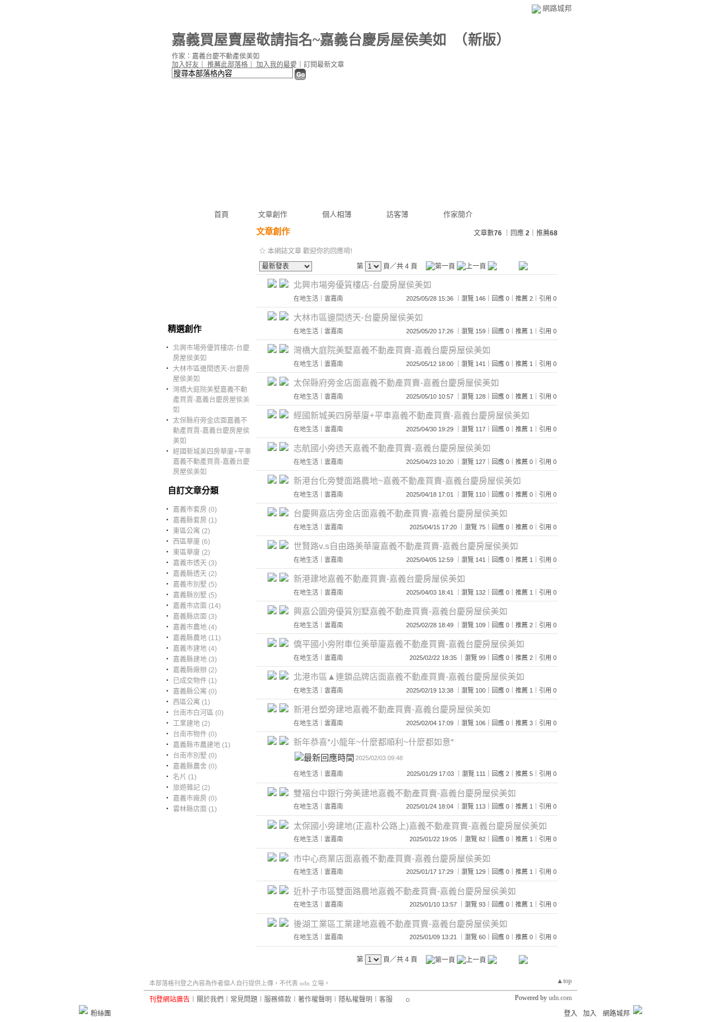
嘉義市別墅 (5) (195, 584)
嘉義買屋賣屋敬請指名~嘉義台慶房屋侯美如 (309, 39)
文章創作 (272, 214)
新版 (482, 39)
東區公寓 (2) (191, 531)
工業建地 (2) (191, 724)
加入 (590, 1013)
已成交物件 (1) (195, 681)
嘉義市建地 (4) (195, 649)
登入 (570, 1013)
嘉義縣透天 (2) (195, 574)
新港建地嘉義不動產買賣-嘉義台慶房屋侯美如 (379, 578)
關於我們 (210, 999)
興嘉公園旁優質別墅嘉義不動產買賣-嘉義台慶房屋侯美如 (400, 611)
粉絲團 (101, 1013)
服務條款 (277, 999)
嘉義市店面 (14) (197, 606)
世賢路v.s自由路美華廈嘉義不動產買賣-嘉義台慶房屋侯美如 (405, 546)
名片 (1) (185, 777)
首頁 (221, 214)
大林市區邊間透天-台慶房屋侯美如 (358, 317)
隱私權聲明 (355, 999)
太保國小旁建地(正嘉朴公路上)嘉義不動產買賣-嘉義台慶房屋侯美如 (420, 826)
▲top (564, 981)
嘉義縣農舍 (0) (195, 766)
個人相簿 (336, 214)
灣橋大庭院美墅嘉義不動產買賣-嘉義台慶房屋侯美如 (211, 400)
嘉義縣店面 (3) (195, 617)
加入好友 (185, 65)
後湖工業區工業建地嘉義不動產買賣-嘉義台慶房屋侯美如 (400, 924)
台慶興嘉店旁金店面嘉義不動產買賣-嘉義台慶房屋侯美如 (400, 513)
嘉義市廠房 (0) (195, 798)
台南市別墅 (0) (195, 756)
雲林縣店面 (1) (195, 809)
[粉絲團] (83, 1009)
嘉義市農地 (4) (195, 627)
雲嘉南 (333, 298)
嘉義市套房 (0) (195, 510)
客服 (386, 999)
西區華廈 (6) (191, 542)
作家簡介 (458, 214)
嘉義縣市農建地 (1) (201, 745)
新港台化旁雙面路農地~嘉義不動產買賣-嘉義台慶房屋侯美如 (407, 480)
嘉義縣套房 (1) (195, 520)
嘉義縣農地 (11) (197, 638)
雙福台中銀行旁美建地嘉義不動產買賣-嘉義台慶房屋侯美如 (404, 793)
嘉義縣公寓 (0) (195, 691)
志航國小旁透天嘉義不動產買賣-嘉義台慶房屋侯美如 (392, 448)
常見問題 (243, 999)
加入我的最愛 (276, 65)
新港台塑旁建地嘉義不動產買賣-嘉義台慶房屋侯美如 (392, 709)
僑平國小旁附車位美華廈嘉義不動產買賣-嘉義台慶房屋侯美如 (408, 644)
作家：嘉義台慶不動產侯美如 (216, 56)
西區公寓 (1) (191, 702)
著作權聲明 (315, 999)
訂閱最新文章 (324, 65)
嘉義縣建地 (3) (195, 659)
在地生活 (305, 298)
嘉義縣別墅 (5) (195, 595)
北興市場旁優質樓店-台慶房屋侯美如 (362, 284)
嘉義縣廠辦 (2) (195, 670)
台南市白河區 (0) (198, 713)
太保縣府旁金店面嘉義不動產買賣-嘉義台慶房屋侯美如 (211, 431)
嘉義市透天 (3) (195, 563)
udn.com (560, 998)
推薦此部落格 (227, 65)
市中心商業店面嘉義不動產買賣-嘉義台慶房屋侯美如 (392, 858)
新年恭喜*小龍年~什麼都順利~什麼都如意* (373, 742)
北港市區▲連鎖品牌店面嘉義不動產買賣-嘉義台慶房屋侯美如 (408, 676)
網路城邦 (557, 8)
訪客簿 (397, 214)
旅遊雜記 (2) (191, 788)
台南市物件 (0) (195, 734)
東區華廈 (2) (191, 552)
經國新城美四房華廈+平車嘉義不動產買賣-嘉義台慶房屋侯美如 (212, 462)
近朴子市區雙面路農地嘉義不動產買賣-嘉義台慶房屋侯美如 (404, 891)
